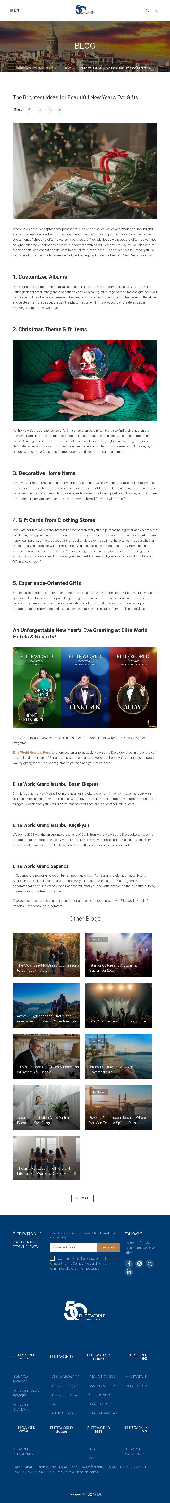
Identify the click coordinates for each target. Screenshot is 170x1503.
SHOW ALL (82, 1198)
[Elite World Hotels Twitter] (49, 110)
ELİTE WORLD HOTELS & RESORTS (36, 67)
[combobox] (147, 11)
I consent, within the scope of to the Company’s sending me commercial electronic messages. (83, 1263)
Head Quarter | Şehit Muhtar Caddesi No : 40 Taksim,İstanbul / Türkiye (64, 1467)
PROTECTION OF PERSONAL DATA (25, 1244)
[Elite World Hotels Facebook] (29, 110)
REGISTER (108, 1247)
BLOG (67, 67)
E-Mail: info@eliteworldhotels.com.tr (73, 1472)
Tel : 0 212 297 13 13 (133, 1467)
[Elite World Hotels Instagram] (39, 110)
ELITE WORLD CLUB (27, 1234)
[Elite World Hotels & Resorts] (157, 10)
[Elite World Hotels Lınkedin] (60, 110)
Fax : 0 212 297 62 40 (28, 1472)
